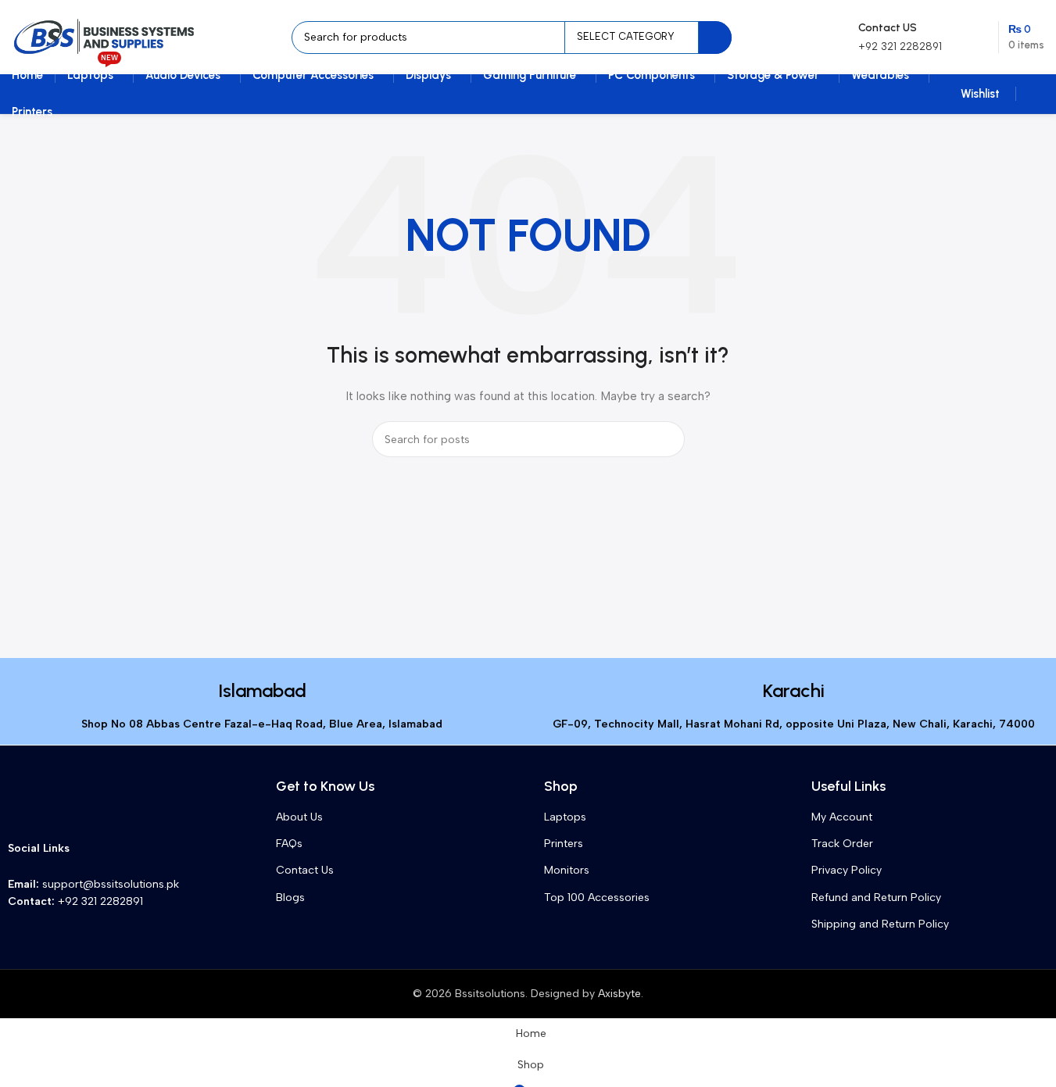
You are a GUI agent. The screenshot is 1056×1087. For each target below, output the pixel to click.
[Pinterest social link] (142, 848)
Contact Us (305, 870)
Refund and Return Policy (876, 897)
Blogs (290, 897)
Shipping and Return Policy (880, 924)
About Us (299, 817)
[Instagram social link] (114, 848)
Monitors (566, 870)
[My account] (1038, 93)
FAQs (289, 843)
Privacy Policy (846, 870)
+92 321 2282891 (900, 46)
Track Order (842, 843)
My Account (841, 817)
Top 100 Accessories (597, 897)
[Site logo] (105, 36)
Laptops (565, 817)
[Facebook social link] (86, 848)
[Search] (715, 37)
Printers (563, 843)
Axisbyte (619, 993)
